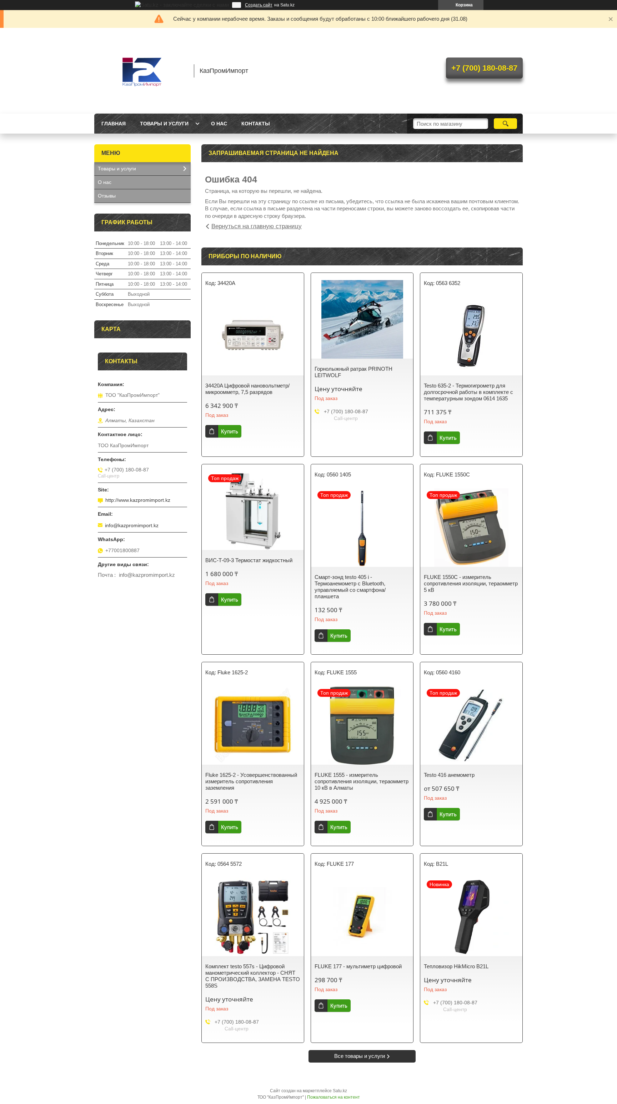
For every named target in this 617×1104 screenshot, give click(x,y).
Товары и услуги (164, 123)
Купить (229, 431)
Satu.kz (340, 1090)
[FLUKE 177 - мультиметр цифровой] (362, 917)
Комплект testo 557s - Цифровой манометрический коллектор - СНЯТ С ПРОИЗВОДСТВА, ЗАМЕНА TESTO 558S (252, 976)
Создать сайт (258, 5)
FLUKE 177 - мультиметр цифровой (358, 966)
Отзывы (107, 196)
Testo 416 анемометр (449, 775)
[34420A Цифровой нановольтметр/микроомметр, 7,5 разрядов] (252, 336)
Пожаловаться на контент (333, 1097)
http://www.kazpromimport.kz (137, 500)
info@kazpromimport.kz (132, 525)
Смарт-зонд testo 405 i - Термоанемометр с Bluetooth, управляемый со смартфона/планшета (350, 586)
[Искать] (505, 123)
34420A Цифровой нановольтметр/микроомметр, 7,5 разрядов (247, 389)
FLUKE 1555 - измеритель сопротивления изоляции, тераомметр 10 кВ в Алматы (361, 781)
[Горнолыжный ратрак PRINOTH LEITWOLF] (362, 319)
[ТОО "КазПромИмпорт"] (140, 70)
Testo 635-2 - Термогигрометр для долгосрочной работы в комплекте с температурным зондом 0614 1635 (468, 392)
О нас (219, 123)
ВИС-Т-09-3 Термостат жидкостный (248, 560)
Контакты (255, 123)
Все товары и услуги (359, 1056)
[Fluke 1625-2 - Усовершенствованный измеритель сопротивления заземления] (252, 725)
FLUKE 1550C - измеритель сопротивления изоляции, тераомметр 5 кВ (471, 583)
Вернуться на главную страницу (256, 226)
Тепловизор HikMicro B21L (456, 966)
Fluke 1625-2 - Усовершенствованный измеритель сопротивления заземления (251, 781)
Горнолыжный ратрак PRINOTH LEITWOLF (353, 372)
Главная (113, 123)
